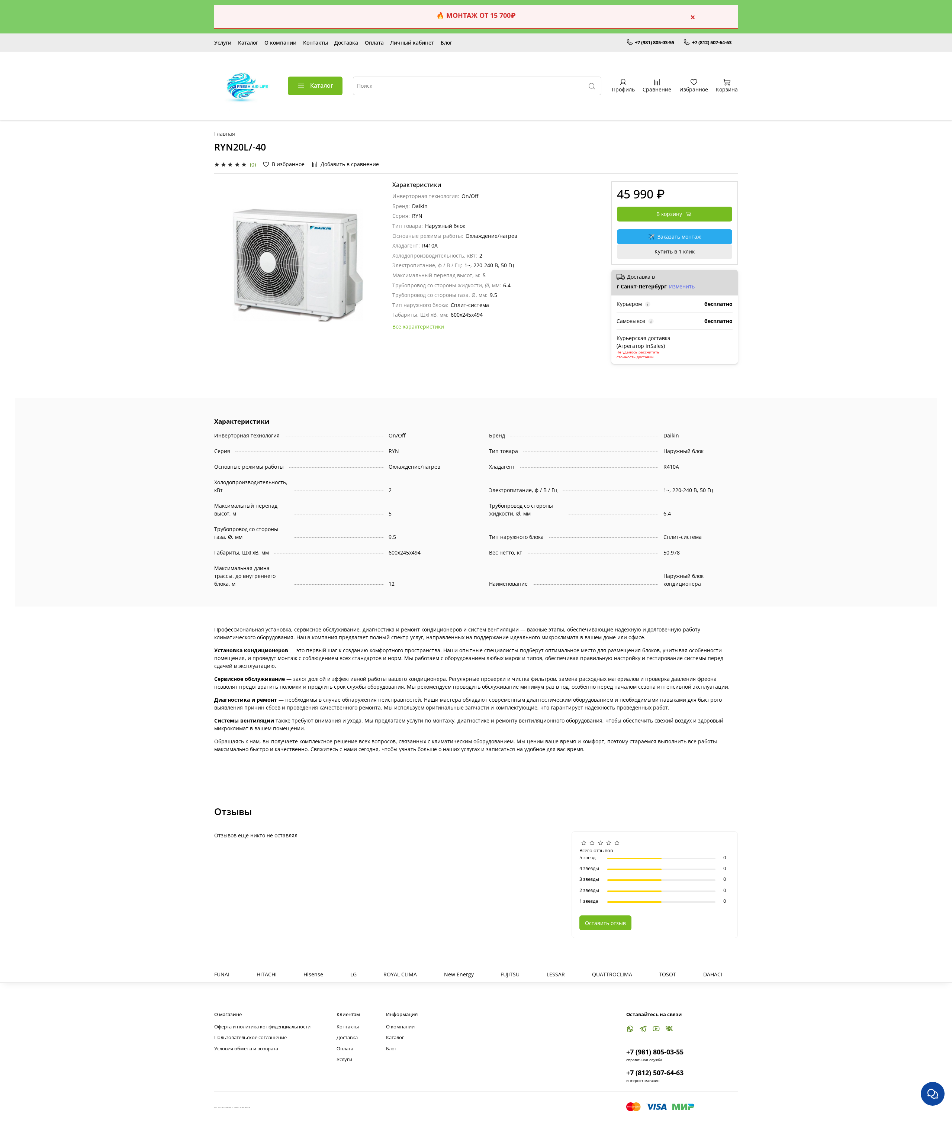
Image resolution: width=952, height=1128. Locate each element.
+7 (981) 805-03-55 (654, 42)
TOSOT (667, 974)
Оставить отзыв (605, 923)
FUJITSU (510, 974)
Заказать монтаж (674, 236)
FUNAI (221, 974)
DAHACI (712, 974)
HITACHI (267, 974)
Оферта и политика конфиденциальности (262, 1027)
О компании (280, 42)
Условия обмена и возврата (246, 1048)
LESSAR (556, 974)
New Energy (459, 974)
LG (353, 974)
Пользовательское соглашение (250, 1037)
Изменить (682, 286)
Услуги (222, 42)
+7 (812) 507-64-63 (711, 42)
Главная (224, 133)
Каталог (248, 42)
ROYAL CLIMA (400, 974)
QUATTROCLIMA (612, 974)
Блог (446, 42)
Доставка (346, 42)
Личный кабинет (412, 42)
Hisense (313, 974)
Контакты (315, 42)
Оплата (374, 42)
